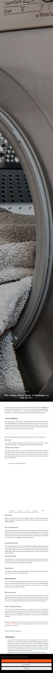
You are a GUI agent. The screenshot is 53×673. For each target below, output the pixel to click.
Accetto (26, 660)
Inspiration (7, 6)
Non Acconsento (26, 664)
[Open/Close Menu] (3, 2)
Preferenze (26, 668)
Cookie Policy (22, 671)
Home (3, 6)
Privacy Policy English (29, 671)
